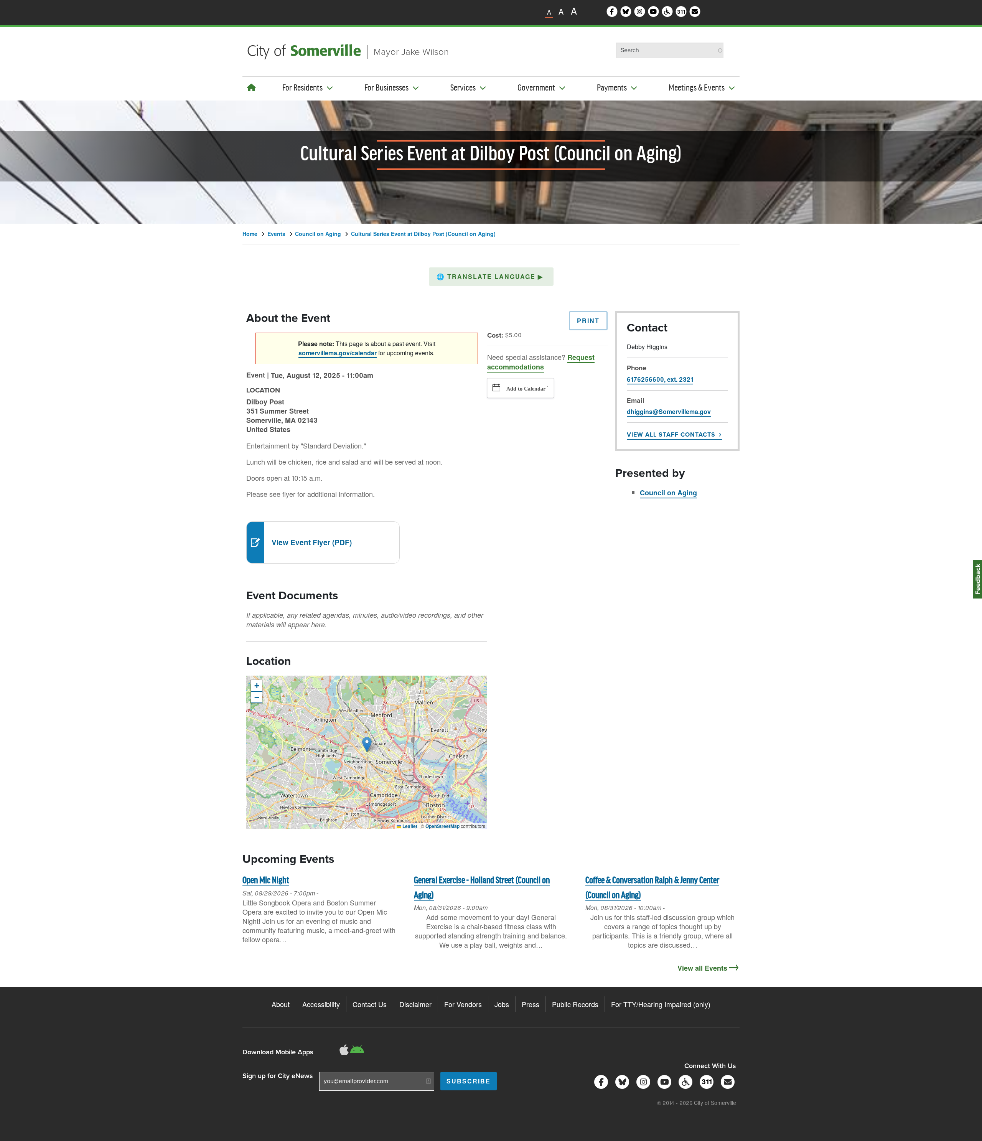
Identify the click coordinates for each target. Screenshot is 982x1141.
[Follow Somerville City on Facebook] (600, 1081)
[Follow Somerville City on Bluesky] (621, 1081)
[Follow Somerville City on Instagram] (642, 1081)
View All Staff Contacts (671, 434)
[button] (491, 276)
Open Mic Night (265, 880)
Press (530, 1004)
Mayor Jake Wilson (411, 52)
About (281, 1004)
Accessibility (321, 1004)
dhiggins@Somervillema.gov (669, 411)
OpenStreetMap (442, 826)
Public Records (575, 1004)
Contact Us (370, 1004)
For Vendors (463, 1004)
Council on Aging (318, 233)
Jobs (501, 1004)
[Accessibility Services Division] (684, 1081)
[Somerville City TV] (663, 1081)
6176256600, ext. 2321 (660, 379)
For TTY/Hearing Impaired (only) (660, 1004)
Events (276, 233)
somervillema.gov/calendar (337, 352)
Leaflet (409, 826)
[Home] (251, 87)
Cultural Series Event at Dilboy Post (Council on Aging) (423, 233)
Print (588, 320)
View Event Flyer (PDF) (312, 542)
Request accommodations (541, 362)
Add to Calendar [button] (525, 389)
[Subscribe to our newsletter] (726, 1081)
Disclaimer (415, 1004)
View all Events (702, 968)
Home (249, 233)
